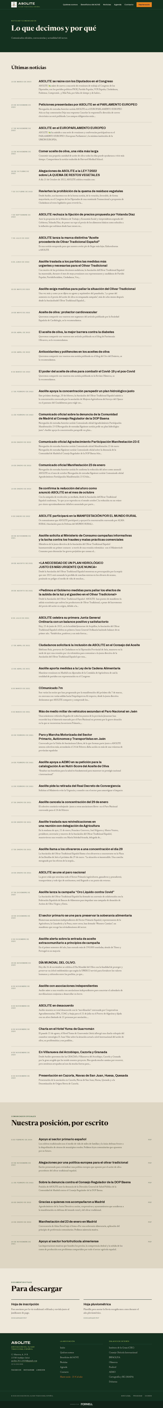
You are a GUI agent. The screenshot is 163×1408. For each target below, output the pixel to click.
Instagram (28, 1370)
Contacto (128, 5)
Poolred (112, 1367)
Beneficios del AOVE (90, 5)
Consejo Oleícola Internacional (123, 1353)
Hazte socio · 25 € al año (71, 1377)
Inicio (62, 1348)
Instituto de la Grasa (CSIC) (121, 1348)
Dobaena (113, 1382)
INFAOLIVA (114, 1358)
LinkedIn (40, 1370)
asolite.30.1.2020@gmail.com (24, 1361)
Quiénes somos (70, 5)
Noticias (107, 5)
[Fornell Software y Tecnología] (87, 1404)
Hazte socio (144, 5)
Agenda (117, 5)
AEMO (112, 1372)
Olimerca (113, 1362)
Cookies (148, 1396)
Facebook (16, 1370)
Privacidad (137, 1396)
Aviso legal (126, 1396)
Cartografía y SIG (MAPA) (121, 1377)
